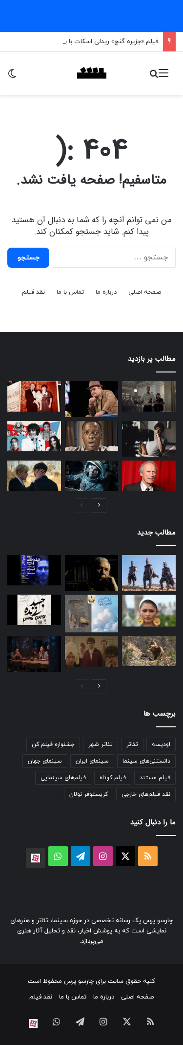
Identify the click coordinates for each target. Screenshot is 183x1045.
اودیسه (161, 744)
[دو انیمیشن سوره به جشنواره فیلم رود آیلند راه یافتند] (92, 613)
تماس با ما (70, 292)
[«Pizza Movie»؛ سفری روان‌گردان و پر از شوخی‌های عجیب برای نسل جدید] (92, 651)
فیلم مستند (155, 778)
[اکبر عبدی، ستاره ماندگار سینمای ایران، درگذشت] (92, 399)
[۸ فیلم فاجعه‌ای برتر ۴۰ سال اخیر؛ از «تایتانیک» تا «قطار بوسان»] (92, 476)
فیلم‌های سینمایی (63, 778)
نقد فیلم (33, 292)
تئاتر (132, 744)
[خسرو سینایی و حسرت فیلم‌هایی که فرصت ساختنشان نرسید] (92, 573)
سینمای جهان (45, 761)
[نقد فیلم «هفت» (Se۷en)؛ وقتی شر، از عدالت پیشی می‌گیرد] (149, 396)
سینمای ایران (92, 761)
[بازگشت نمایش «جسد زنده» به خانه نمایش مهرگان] (34, 610)
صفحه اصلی (144, 292)
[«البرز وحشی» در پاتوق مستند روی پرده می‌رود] (149, 651)
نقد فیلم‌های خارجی (146, 794)
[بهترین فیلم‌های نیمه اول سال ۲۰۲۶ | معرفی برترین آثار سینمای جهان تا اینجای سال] (34, 436)
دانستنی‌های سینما (146, 761)
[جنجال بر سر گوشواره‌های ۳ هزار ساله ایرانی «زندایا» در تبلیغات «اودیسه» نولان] (149, 611)
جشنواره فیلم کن (53, 744)
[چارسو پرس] (91, 73)
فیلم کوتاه (113, 778)
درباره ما (106, 292)
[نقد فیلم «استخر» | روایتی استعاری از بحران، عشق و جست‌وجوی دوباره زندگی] (149, 439)
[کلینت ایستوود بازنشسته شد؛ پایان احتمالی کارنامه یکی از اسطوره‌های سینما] (149, 476)
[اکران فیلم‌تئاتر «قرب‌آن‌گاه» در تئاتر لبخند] (34, 570)
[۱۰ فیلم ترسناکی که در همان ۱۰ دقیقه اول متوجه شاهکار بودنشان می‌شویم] (92, 436)
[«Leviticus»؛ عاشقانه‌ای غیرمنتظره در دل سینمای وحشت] (34, 476)
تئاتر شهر (100, 744)
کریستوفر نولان (88, 794)
